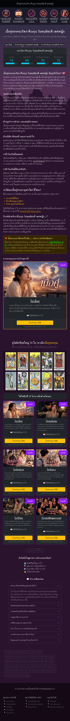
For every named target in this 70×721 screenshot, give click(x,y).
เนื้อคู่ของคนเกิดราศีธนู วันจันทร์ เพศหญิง (17, 661)
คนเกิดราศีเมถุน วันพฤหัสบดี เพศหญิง (27, 45)
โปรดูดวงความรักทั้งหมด (35, 550)
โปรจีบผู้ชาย (18, 469)
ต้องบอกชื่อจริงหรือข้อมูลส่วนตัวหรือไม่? (24, 586)
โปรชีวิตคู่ (18, 518)
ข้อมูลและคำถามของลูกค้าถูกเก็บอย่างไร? (24, 640)
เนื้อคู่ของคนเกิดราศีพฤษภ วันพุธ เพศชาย (44, 666)
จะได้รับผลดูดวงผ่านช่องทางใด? (21, 623)
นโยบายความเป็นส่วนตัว (57, 707)
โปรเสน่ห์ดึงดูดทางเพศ (51, 518)
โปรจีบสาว (51, 469)
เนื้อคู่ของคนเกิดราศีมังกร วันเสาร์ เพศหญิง (42, 657)
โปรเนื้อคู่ (35, 301)
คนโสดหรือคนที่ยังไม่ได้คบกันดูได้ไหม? (23, 611)
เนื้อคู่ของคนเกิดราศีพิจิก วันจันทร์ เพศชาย (43, 671)
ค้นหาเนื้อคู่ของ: (10, 652)
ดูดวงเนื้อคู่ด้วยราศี (54, 19)
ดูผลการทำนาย (32, 707)
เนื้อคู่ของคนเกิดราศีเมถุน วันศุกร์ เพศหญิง (17, 675)
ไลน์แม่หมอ (53, 701)
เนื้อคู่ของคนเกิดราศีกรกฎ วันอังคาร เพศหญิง (29, 652)
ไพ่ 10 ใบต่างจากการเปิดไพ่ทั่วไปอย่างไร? (24, 628)
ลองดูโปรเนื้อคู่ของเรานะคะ (30, 211)
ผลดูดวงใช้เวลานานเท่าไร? (19, 617)
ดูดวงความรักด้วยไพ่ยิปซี (6, 19)
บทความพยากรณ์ (55, 704)
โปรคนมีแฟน (51, 421)
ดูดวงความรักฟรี (11, 704)
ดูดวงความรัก (10, 701)
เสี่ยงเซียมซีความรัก (64, 19)
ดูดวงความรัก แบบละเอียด (35, 704)
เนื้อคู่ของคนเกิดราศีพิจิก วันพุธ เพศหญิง (42, 661)
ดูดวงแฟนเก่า (10, 712)
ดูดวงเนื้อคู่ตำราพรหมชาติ (18, 19)
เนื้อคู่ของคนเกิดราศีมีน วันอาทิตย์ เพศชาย (17, 671)
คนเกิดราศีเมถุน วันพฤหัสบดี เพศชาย (53, 45)
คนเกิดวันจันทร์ (39, 161)
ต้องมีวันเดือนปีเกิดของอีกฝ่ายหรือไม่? (23, 605)
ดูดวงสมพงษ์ (10, 710)
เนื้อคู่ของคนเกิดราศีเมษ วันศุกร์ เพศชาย (16, 657)
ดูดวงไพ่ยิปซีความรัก (34, 701)
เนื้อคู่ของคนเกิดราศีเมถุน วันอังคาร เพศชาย (17, 666)
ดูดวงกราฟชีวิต (31, 19)
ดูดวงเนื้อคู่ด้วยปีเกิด (43, 19)
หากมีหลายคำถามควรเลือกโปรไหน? (23, 634)
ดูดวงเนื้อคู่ (8, 45)
